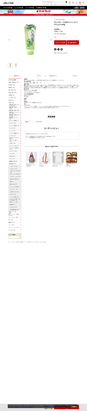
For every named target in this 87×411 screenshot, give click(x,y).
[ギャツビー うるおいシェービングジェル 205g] (30, 40)
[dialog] (42, 406)
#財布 (51, 4)
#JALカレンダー (56, 4)
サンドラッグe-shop (60, 19)
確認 (74, 406)
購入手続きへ (73, 42)
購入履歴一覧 (33, 137)
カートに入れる (61, 42)
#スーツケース (62, 4)
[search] (66, 2)
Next (50, 39)
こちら (69, 405)
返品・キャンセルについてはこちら (60, 52)
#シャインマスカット (45, 4)
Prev (9, 39)
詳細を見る (39, 75)
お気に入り (75, 37)
